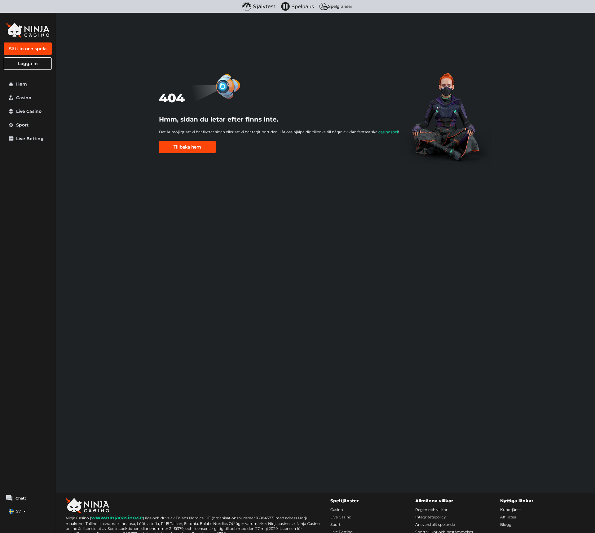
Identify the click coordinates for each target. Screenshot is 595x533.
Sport (335, 524)
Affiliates (508, 517)
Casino (336, 509)
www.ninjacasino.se (117, 518)
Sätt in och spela (28, 48)
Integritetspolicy (430, 517)
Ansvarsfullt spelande (435, 524)
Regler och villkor (431, 509)
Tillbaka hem (187, 147)
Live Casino (340, 517)
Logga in (28, 63)
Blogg (505, 524)
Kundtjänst (510, 509)
